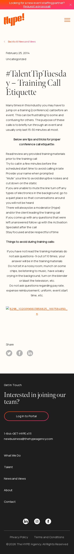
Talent (8, 467)
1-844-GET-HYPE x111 (18, 433)
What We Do (12, 455)
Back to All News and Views (22, 41)
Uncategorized (16, 59)
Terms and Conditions (49, 537)
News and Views (15, 478)
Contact (10, 502)
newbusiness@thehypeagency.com (28, 439)
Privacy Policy (19, 537)
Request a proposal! (37, 6)
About (8, 490)
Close (70, 5)
